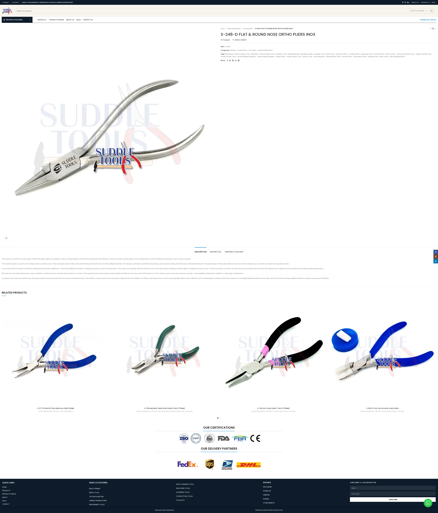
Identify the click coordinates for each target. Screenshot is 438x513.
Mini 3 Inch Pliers (187, 411)
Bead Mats (255, 54)
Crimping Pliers (354, 54)
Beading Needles (294, 54)
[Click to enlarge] (6, 238)
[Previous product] (430, 29)
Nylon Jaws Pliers (398, 411)
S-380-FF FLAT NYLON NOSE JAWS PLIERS (382, 408)
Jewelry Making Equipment (246, 56)
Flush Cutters (390, 54)
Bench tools (330, 54)
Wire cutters (384, 56)
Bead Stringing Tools (267, 54)
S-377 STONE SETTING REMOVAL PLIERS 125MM (55, 408)
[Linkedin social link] (408, 2)
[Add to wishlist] (108, 302)
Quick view (108, 312)
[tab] (201, 250)
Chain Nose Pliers (341, 54)
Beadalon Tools (281, 54)
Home (223, 28)
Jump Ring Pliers (319, 56)
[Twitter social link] (229, 60)
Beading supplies (307, 54)
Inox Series (253, 50)
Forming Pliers (248, 28)
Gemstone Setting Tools (405, 54)
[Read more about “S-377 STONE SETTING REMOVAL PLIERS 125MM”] (108, 307)
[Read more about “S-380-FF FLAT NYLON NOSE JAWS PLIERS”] (434, 307)
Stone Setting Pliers (66, 411)
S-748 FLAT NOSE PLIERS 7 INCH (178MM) (273, 408)
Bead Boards (229, 54)
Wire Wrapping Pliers (397, 56)
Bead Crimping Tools (242, 54)
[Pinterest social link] (232, 60)
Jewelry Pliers (280, 56)
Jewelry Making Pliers (234, 28)
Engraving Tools (366, 54)
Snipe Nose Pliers (163, 411)
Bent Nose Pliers (175, 411)
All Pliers (233, 50)
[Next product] (435, 29)
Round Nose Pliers (360, 56)
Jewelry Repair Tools (294, 56)
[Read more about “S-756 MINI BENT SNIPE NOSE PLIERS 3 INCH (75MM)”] (217, 307)
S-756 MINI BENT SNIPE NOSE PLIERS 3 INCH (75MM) (164, 408)
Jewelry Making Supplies (266, 56)
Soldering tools (373, 56)
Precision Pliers (347, 56)
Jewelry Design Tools (228, 56)
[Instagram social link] (405, 2)
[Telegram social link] (238, 60)
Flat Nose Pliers (379, 54)
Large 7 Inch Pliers (290, 411)
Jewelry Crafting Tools (423, 54)
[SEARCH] (431, 10)
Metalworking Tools (333, 56)
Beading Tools (319, 54)
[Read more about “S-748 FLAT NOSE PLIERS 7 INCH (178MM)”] (325, 307)
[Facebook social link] (403, 2)
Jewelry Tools (307, 56)
